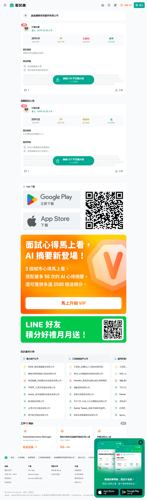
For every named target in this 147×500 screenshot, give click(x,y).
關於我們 (8, 470)
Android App (33, 474)
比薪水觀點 (55, 474)
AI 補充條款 (79, 474)
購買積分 (8, 478)
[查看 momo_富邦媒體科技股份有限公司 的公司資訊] (42, 394)
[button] (15, 474)
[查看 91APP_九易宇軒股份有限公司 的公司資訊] (42, 387)
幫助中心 (78, 482)
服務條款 (78, 470)
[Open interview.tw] (6, 457)
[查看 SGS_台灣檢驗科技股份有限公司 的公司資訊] (88, 373)
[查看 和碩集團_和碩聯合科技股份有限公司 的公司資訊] (42, 380)
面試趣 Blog (56, 470)
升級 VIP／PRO (11, 474)
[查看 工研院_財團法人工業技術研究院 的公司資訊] (88, 366)
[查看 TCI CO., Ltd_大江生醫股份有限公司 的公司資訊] (88, 401)
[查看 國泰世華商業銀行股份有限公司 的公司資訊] (42, 373)
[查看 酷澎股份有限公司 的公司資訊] (42, 401)
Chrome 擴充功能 (35, 478)
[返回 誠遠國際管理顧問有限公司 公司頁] (73, 15)
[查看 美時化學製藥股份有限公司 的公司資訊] (88, 415)
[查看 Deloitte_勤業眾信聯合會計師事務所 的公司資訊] (88, 380)
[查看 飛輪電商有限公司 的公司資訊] (88, 387)
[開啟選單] (5, 5)
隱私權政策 (79, 478)
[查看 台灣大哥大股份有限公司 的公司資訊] (42, 408)
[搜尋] (109, 5)
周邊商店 (8, 482)
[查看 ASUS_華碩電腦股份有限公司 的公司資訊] (42, 366)
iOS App (31, 470)
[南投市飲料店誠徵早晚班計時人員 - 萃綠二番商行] (75, 439)
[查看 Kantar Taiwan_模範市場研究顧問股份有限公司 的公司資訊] (88, 408)
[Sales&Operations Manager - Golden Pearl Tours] (38, 439)
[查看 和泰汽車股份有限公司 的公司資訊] (88, 394)
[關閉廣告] (140, 442)
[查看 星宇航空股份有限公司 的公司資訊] (42, 415)
